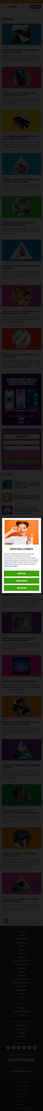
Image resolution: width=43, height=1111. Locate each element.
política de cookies (11, 566)
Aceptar (22, 573)
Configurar (21, 580)
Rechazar (21, 588)
